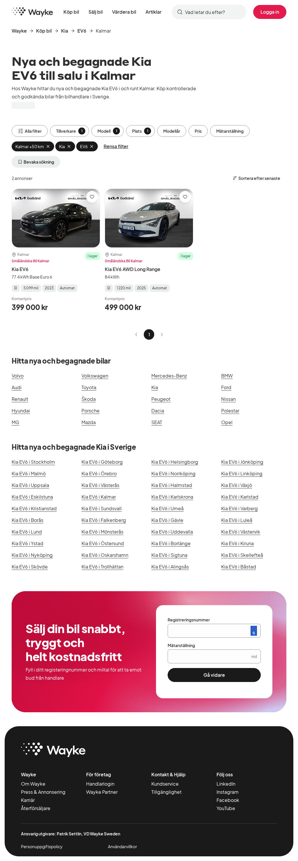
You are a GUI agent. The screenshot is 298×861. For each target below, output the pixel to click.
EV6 (81, 31)
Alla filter (33, 131)
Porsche (90, 411)
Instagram (228, 792)
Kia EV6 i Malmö (29, 473)
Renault (20, 399)
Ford (226, 387)
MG (15, 422)
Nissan (228, 399)
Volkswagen (94, 376)
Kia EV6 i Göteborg (102, 462)
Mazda (88, 422)
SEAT (156, 422)
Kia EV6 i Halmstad (171, 485)
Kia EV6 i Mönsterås (102, 532)
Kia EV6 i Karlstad (239, 497)
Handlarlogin (100, 784)
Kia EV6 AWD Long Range (132, 269)
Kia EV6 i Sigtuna (169, 555)
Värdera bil (124, 12)
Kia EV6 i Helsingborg (174, 462)
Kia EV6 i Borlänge (171, 543)
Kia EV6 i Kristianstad (34, 508)
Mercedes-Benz (169, 376)
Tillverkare (69, 131)
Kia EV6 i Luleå (236, 520)
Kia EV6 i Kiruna (237, 543)
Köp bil (71, 12)
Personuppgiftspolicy (42, 846)
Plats (140, 131)
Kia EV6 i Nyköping (32, 555)
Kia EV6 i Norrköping (173, 473)
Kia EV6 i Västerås (100, 485)
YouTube (226, 808)
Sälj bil (95, 12)
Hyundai (21, 411)
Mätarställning (230, 131)
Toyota (88, 387)
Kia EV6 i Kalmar (98, 497)
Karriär (28, 800)
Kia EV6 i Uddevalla (172, 532)
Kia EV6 (20, 269)
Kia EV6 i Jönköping (242, 462)
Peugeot (161, 399)
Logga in (269, 12)
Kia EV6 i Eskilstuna (32, 497)
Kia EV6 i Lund (27, 532)
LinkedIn (226, 784)
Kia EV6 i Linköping (241, 473)
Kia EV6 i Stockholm (33, 462)
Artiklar (154, 12)
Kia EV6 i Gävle (167, 520)
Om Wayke (33, 784)
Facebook (228, 800)
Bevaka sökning (39, 161)
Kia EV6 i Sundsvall (101, 508)
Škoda (88, 399)
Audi (17, 387)
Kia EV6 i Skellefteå (242, 555)
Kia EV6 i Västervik (240, 532)
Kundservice (165, 784)
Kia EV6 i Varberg (239, 508)
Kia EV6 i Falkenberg (103, 520)
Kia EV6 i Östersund (102, 543)
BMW (227, 376)
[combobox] (209, 12)
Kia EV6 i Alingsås (170, 567)
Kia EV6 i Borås (27, 520)
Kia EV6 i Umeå (167, 508)
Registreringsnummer (189, 619)
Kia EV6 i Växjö (236, 485)
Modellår (171, 131)
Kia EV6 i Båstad (238, 567)
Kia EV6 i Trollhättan (102, 567)
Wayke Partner (102, 792)
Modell (107, 131)
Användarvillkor (122, 846)
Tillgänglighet (166, 792)
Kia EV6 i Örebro (99, 473)
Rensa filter (116, 146)
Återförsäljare (35, 808)
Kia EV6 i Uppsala (30, 485)
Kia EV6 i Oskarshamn (104, 555)
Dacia (157, 411)
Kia (64, 31)
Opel (227, 422)
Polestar (230, 411)
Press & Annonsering (43, 792)
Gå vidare (214, 675)
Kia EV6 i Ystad (27, 543)
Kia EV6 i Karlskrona (172, 497)
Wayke (19, 31)
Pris (198, 131)
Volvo (18, 376)
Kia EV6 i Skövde (30, 567)
